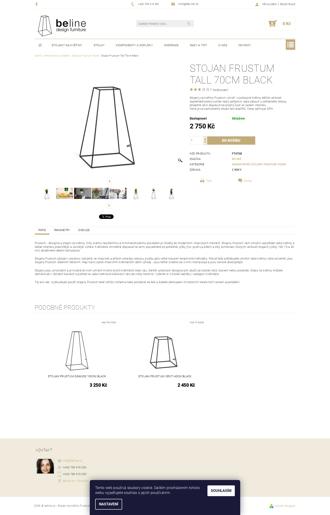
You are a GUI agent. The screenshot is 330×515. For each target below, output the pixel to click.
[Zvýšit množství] (205, 138)
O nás (222, 45)
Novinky (244, 45)
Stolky (99, 45)
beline (237, 159)
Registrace (287, 4)
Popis (42, 230)
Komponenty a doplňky (134, 45)
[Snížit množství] (205, 142)
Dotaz (248, 181)
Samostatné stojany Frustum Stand (259, 164)
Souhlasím (221, 491)
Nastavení (108, 504)
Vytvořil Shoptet (284, 506)
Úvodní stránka (40, 45)
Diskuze (84, 230)
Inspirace (171, 45)
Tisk (209, 181)
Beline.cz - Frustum (76, 480)
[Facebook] (37, 4)
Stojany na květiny (67, 45)
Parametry (62, 230)
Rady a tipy (198, 45)
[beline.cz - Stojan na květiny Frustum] (63, 26)
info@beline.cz (73, 460)
